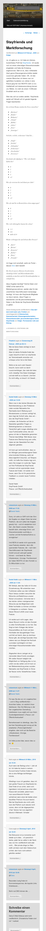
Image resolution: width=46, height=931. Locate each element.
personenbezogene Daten (30, 318)
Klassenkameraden (13, 318)
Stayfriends (10, 321)
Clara (12, 875)
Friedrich (12, 341)
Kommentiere (15, 386)
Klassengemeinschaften (26, 316)
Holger (8, 55)
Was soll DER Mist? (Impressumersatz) (20, 25)
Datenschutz (24, 314)
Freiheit (24, 312)
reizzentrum (13, 505)
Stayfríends (27, 63)
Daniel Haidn (13, 397)
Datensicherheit (11, 316)
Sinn (13, 265)
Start (8, 20)
